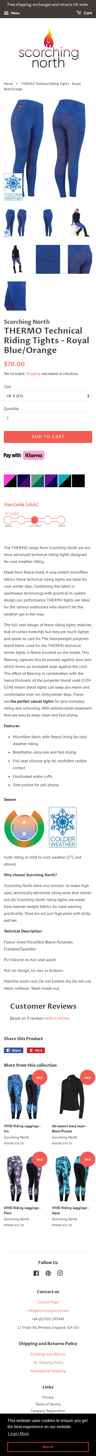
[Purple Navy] (23, 490)
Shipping (33, 373)
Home (8, 84)
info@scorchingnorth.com (48, 1310)
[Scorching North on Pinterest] (48, 1274)
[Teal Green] (37, 490)
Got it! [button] (48, 1447)
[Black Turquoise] (64, 490)
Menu (15, 13)
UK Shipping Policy (48, 1362)
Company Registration (48, 1410)
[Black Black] (78, 490)
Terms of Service (48, 1404)
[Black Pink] (10, 490)
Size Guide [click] (21, 505)
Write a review (57, 1018)
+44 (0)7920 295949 (48, 1319)
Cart (87, 13)
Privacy (48, 1397)
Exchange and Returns (48, 1354)
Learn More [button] (18, 1433)
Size (7, 386)
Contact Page (48, 1302)
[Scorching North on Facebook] (36, 1274)
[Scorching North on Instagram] (60, 1274)
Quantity (11, 408)
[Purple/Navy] (30, 490)
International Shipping (48, 1371)
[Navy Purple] (51, 490)
